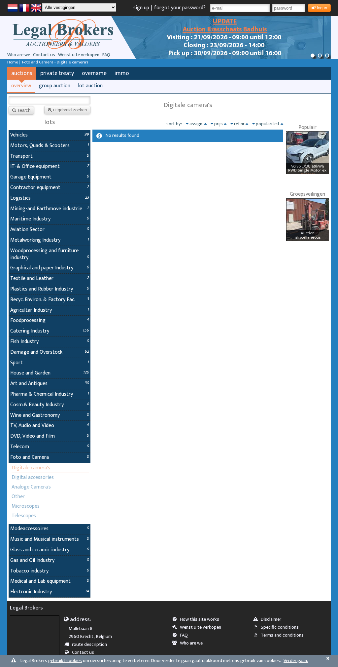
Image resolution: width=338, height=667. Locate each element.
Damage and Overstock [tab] (49, 352)
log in (322, 7)
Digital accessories (33, 477)
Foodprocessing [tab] (49, 320)
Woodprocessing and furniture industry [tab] (49, 254)
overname (94, 73)
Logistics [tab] (49, 198)
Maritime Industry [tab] (49, 219)
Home (12, 62)
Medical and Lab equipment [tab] (49, 581)
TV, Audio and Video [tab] (49, 425)
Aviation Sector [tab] (49, 229)
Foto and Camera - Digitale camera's (55, 62)
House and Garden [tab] (49, 373)
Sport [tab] (49, 362)
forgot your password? (180, 7)
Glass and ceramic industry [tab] (49, 549)
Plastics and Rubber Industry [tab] (49, 289)
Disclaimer (271, 619)
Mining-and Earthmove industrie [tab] (49, 208)
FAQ (106, 55)
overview (21, 85)
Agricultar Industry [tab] (49, 310)
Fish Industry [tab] (49, 341)
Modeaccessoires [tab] (49, 528)
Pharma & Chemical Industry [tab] (49, 394)
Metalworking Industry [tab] (49, 240)
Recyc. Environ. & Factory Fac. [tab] (49, 299)
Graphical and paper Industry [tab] (49, 267)
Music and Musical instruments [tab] (49, 539)
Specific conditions (280, 627)
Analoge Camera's (31, 487)
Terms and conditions (282, 635)
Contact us (44, 55)
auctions (21, 73)
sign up (141, 7)
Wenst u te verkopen (78, 55)
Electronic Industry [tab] (49, 591)
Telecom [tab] (49, 446)
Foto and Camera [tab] (49, 457)
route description (89, 644)
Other (18, 496)
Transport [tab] (49, 156)
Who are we (18, 55)
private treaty (57, 73)
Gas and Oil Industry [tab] (49, 560)
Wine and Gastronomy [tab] (49, 415)
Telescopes (24, 515)
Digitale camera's (31, 467)
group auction (54, 85)
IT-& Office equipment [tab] (49, 166)
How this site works (199, 619)
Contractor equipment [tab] (49, 187)
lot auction (90, 85)
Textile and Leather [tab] (49, 278)
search (23, 110)
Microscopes (26, 506)
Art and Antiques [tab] (49, 383)
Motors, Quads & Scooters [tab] (49, 145)
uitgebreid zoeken (70, 109)
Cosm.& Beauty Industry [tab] (49, 404)
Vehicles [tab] (49, 135)
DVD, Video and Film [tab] (49, 436)
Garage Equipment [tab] (49, 177)
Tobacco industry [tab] (49, 571)
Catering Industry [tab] (49, 331)
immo (122, 73)
